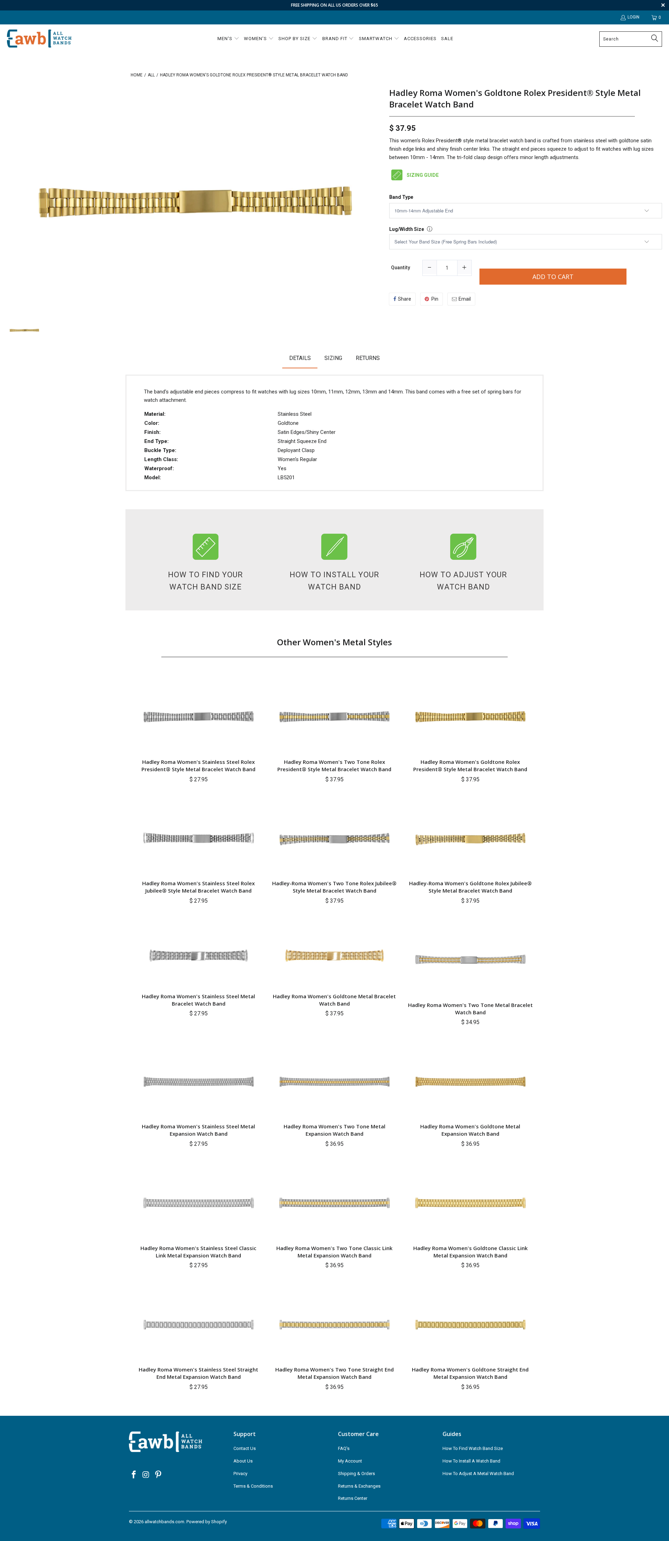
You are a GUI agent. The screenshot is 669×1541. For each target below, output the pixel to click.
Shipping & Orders (356, 1473)
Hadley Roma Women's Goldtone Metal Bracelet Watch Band (334, 1000)
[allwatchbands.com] (39, 39)
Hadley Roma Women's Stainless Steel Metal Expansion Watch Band (198, 1130)
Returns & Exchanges (359, 1486)
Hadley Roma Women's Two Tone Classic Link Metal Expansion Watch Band (334, 1252)
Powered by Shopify (206, 1521)
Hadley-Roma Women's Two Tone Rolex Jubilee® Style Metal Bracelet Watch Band (334, 887)
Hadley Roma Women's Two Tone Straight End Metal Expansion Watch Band (334, 1373)
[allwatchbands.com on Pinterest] (158, 1475)
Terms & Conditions (253, 1486)
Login (633, 17)
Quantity (400, 267)
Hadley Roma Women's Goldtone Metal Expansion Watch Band (470, 1130)
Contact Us (244, 1448)
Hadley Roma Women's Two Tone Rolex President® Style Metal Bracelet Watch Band (334, 765)
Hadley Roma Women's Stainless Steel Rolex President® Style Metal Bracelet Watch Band (198, 765)
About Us (243, 1461)
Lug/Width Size (406, 229)
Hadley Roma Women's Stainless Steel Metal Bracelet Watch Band (198, 1000)
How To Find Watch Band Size (473, 1448)
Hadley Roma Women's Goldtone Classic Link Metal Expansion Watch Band (470, 1252)
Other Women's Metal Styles (334, 642)
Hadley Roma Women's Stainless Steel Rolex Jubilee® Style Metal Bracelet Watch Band (198, 887)
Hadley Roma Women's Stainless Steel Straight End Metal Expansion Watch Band (198, 1373)
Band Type (401, 197)
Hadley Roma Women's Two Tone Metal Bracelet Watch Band (470, 1008)
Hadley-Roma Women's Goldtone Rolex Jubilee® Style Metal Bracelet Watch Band (470, 887)
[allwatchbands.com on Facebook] (134, 1475)
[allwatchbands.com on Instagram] (146, 1475)
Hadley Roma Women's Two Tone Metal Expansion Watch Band (334, 1130)
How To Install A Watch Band (471, 1461)
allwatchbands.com (164, 1521)
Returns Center (352, 1498)
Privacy (240, 1473)
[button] (228, 39)
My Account (350, 1461)
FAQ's (343, 1448)
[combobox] (630, 39)
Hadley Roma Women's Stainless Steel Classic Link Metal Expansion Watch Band (198, 1252)
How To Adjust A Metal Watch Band (478, 1473)
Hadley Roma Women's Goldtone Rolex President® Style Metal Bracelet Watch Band (515, 98)
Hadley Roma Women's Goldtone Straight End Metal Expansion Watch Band (470, 1373)
